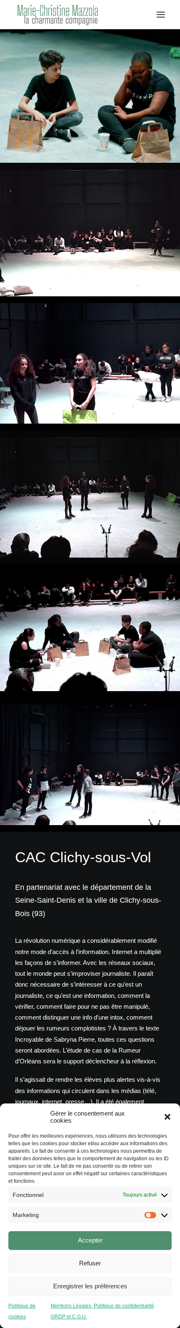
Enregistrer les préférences (90, 1286)
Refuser (90, 1263)
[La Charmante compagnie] (57, 14)
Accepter (90, 1240)
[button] (167, 1117)
